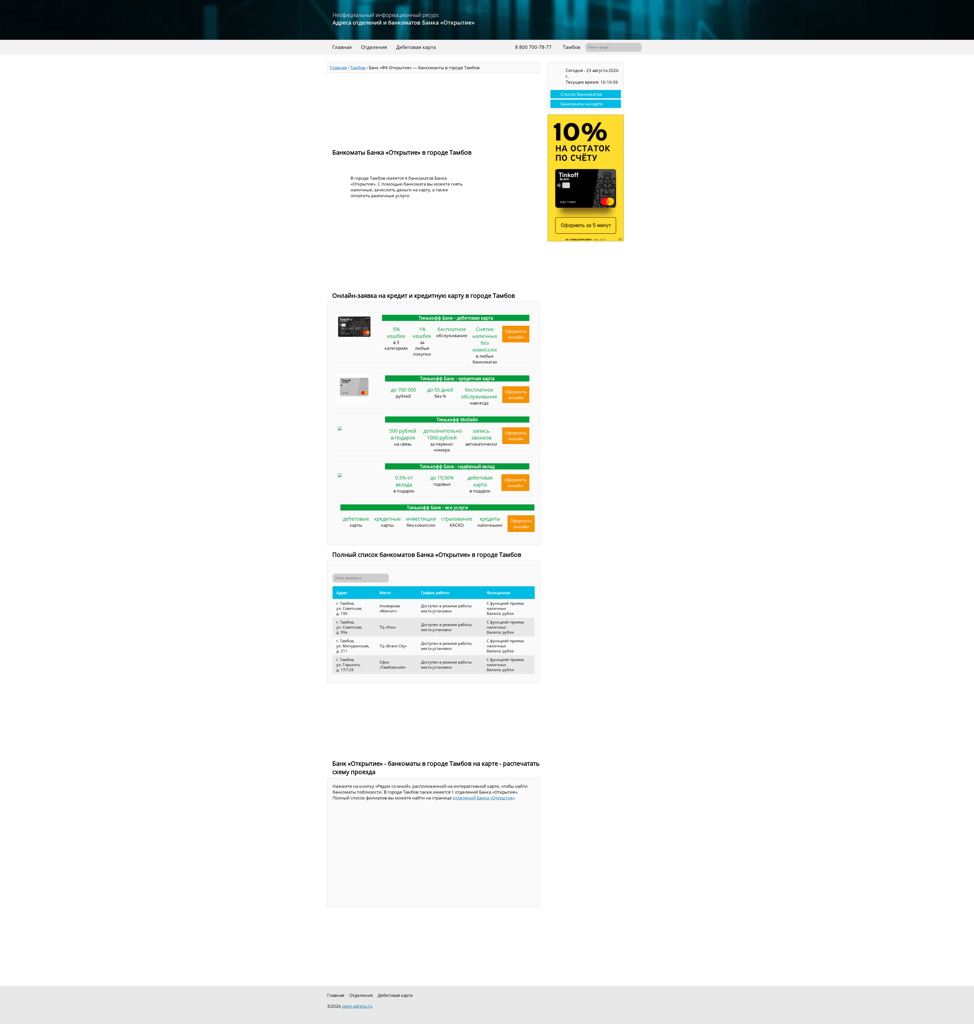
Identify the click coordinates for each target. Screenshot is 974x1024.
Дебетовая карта (416, 47)
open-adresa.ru (357, 1006)
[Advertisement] (433, 108)
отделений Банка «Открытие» (484, 798)
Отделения (374, 47)
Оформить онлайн (516, 334)
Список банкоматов (581, 94)
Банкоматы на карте (582, 104)
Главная (342, 47)
